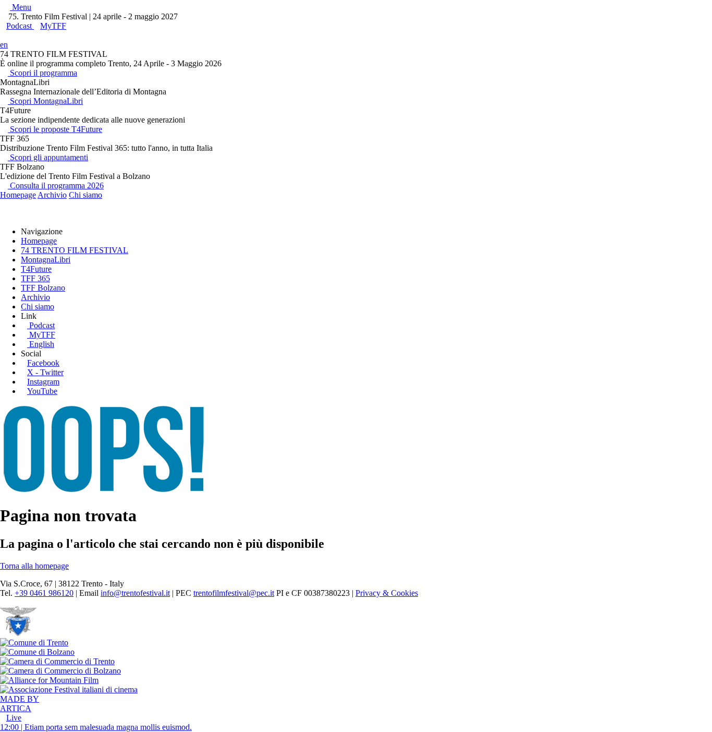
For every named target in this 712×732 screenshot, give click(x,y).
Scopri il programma (42, 72)
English (41, 344)
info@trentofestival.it (135, 593)
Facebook (43, 362)
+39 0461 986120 (44, 593)
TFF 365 (35, 278)
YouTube (42, 391)
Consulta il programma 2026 (56, 185)
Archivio (52, 194)
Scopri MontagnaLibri (45, 101)
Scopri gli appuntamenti (48, 157)
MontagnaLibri (45, 259)
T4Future (36, 269)
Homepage (18, 194)
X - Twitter (45, 372)
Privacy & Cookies (386, 593)
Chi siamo (85, 194)
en (4, 44)
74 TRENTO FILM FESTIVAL (74, 250)
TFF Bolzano (43, 287)
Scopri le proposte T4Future (55, 129)
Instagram (43, 381)
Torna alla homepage (34, 565)
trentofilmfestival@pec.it (233, 593)
